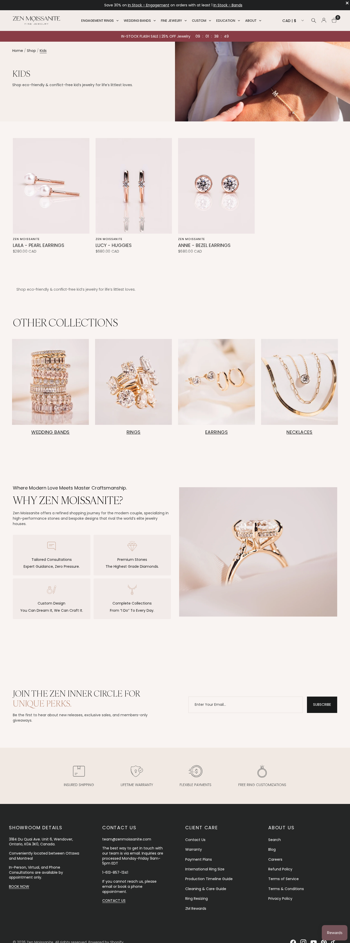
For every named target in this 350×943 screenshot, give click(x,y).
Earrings (216, 432)
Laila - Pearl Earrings (38, 245)
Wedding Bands (50, 432)
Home (17, 50)
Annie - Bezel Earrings (204, 245)
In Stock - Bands (227, 5)
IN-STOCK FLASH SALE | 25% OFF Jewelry (155, 36)
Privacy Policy (280, 898)
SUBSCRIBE (322, 704)
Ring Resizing (196, 898)
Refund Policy (280, 869)
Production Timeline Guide (209, 878)
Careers (275, 859)
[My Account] (324, 20)
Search (274, 839)
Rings (134, 432)
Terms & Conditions (286, 888)
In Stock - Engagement (148, 5)
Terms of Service (283, 878)
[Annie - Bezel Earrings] (216, 185)
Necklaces (299, 432)
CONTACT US (114, 900)
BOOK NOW (19, 886)
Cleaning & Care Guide (205, 888)
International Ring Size (204, 869)
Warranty (193, 849)
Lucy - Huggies (114, 245)
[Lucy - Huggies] (134, 185)
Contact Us (195, 839)
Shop (31, 50)
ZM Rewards (195, 908)
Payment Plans (198, 859)
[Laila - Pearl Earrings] (51, 185)
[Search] (313, 20)
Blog (272, 849)
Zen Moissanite (26, 239)
